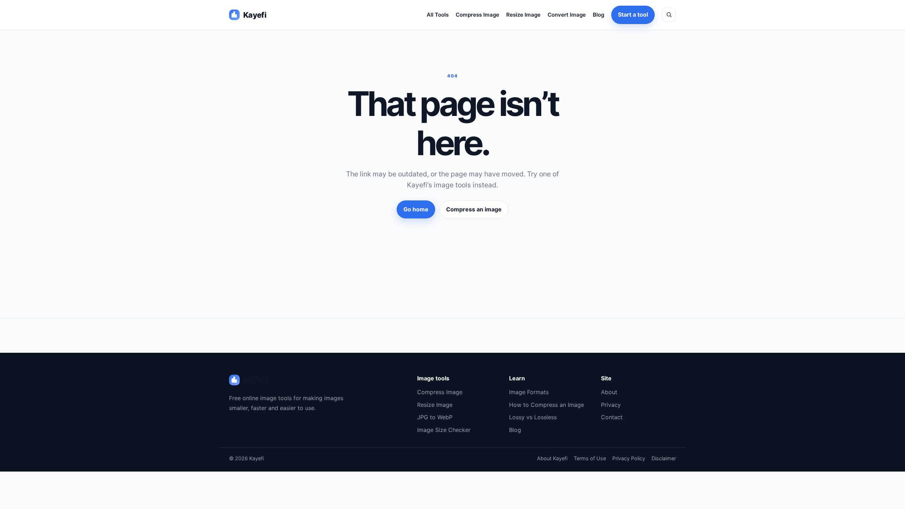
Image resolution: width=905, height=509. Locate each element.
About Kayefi (552, 458)
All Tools (438, 14)
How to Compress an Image (546, 404)
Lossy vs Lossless (533, 417)
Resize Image (523, 14)
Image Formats (529, 392)
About (609, 392)
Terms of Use (590, 458)
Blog (598, 14)
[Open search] (669, 15)
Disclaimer (664, 458)
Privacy (611, 404)
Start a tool (633, 14)
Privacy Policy (628, 458)
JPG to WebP (434, 417)
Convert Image (567, 14)
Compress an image (474, 209)
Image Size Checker (444, 429)
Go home (415, 209)
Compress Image (477, 14)
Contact (612, 417)
